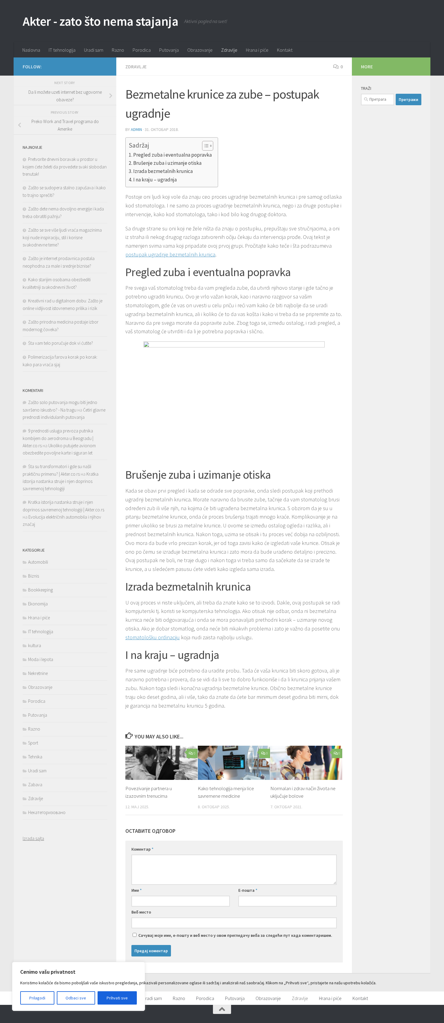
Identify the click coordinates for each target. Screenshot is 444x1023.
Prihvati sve (117, 998)
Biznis (33, 576)
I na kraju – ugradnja (155, 179)
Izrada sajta (33, 838)
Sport (33, 743)
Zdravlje (229, 50)
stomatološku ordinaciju (152, 637)
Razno (118, 50)
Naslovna (31, 50)
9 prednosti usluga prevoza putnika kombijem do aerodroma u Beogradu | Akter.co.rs (58, 438)
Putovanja (169, 50)
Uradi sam (93, 50)
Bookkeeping (40, 590)
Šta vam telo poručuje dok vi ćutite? (60, 343)
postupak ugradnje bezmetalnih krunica (170, 254)
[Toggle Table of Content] (205, 146)
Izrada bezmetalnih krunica (163, 171)
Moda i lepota (40, 659)
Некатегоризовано (47, 812)
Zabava (35, 784)
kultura (34, 645)
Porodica (142, 50)
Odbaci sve (76, 998)
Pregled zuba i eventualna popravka (172, 154)
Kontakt (284, 50)
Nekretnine (38, 673)
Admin (136, 129)
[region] (78, 986)
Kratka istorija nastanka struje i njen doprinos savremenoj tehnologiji (60, 481)
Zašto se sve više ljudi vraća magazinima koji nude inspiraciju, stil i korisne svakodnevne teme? (62, 237)
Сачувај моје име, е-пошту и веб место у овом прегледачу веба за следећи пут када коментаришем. (235, 935)
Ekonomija (38, 604)
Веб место (141, 912)
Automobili (38, 562)
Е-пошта (247, 890)
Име (136, 890)
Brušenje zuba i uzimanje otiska (167, 163)
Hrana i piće (257, 50)
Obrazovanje (200, 50)
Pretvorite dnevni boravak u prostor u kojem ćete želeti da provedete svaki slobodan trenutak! (65, 166)
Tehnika (35, 757)
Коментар (142, 849)
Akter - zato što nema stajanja (100, 21)
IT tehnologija (62, 50)
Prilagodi (37, 998)
